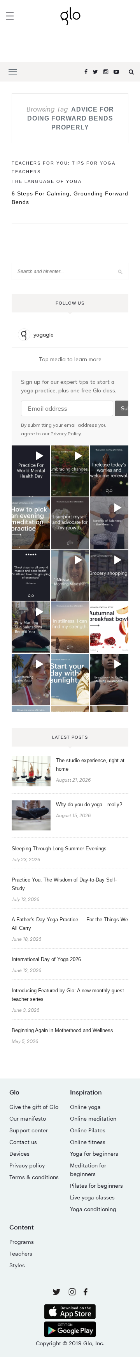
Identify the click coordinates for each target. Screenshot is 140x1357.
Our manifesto (27, 1118)
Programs (21, 1241)
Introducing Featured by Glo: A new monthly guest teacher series (68, 995)
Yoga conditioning (93, 1209)
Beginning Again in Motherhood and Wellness (62, 1030)
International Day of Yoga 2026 (46, 959)
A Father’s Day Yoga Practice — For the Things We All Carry (70, 924)
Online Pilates (87, 1130)
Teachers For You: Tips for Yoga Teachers (63, 167)
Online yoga (85, 1106)
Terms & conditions (34, 1177)
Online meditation (93, 1118)
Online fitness (87, 1142)
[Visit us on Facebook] (86, 1293)
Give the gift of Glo (33, 1106)
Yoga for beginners (94, 1153)
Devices (19, 1153)
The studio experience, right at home (90, 764)
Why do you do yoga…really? (89, 804)
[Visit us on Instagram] (72, 1293)
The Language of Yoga (47, 181)
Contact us (23, 1142)
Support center (28, 1130)
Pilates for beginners (96, 1185)
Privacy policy (27, 1165)
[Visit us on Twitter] (57, 1292)
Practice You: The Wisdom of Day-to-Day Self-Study (64, 884)
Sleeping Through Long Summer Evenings (59, 848)
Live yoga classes (92, 1197)
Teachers (20, 1253)
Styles (17, 1265)
